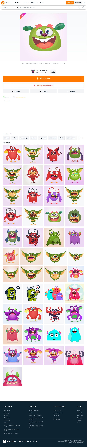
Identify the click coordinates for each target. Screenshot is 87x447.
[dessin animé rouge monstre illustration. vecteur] (12, 216)
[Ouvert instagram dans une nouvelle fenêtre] (22, 441)
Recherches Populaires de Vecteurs (35, 418)
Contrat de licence (33, 410)
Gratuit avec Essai (43, 79)
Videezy (6, 415)
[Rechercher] (77, 7)
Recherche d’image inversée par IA (9, 426)
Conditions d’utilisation (62, 441)
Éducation (7, 420)
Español (78, 413)
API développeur (8, 423)
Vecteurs (8, 3)
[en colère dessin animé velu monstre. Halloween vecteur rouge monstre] (33, 175)
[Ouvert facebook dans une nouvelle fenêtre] (20, 441)
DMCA (30, 413)
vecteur (33, 138)
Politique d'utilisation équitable (74, 442)
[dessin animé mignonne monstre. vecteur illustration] (31, 256)
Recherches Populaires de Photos (35, 422)
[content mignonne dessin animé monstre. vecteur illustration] (33, 154)
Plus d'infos (7, 101)
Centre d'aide (56, 410)
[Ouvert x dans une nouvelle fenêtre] (33, 441)
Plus (41, 3)
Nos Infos (55, 415)
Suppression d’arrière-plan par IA (11, 429)
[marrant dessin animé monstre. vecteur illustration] (12, 154)
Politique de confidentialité (76, 441)
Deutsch (78, 418)
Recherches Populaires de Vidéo (35, 426)
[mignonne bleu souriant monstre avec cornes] (54, 334)
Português (79, 415)
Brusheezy (7, 410)
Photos (17, 3)
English (78, 410)
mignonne (43, 138)
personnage (24, 138)
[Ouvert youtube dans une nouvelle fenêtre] (36, 441)
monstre (6, 138)
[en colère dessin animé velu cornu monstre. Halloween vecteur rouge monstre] (54, 175)
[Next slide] (80, 138)
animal (15, 138)
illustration (52, 138)
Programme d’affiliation (34, 415)
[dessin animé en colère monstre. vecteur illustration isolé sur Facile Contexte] (74, 293)
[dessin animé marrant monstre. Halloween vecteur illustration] (76, 274)
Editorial (33, 3)
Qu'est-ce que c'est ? (20, 97)
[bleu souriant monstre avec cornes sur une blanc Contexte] (74, 334)
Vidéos (25, 3)
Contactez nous (56, 413)
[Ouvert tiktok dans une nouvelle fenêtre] (30, 441)
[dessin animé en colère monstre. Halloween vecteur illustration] (12, 355)
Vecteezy (6, 413)
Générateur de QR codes (11, 433)
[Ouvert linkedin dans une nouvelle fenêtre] (25, 441)
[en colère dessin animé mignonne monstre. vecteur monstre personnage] (12, 237)
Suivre (52, 72)
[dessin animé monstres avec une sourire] (54, 293)
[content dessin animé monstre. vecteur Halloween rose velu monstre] (74, 355)
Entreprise (7, 418)
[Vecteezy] (2, 2)
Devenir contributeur (56, 418)
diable (61, 138)
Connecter (76, 2)
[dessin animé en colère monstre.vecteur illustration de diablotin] (11, 274)
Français (78, 420)
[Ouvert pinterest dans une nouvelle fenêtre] (28, 441)
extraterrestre (71, 138)
